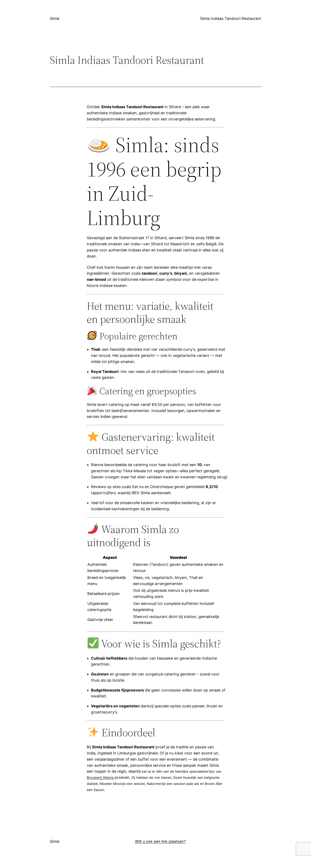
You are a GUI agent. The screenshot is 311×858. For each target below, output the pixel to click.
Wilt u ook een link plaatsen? (160, 841)
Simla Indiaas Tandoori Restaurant (230, 18)
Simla (54, 18)
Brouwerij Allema (100, 777)
